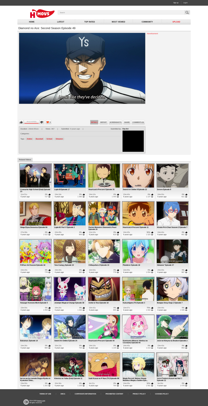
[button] (82, 68)
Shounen (59, 139)
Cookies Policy (162, 394)
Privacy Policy (139, 394)
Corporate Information (85, 394)
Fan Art (125, 129)
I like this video (21, 122)
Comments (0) (138, 122)
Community (147, 22)
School (49, 139)
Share (127, 122)
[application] (82, 68)
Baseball (39, 139)
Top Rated (89, 22)
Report (103, 122)
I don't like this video (41, 122)
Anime (29, 139)
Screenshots (115, 122)
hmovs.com (41, 400)
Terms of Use (45, 394)
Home (32, 22)
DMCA (63, 394)
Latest (60, 22)
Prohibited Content (114, 394)
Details (94, 122)
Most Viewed (118, 22)
